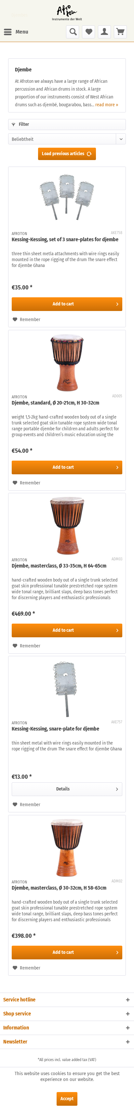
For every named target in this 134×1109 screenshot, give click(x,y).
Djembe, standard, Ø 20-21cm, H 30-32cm (55, 403)
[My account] (104, 31)
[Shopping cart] (120, 31)
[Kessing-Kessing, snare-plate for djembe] (67, 688)
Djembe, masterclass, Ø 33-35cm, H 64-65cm (59, 566)
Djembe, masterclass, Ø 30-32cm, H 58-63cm (59, 888)
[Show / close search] (72, 31)
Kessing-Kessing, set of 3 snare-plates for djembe (65, 239)
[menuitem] (16, 31)
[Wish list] (88, 31)
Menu (22, 31)
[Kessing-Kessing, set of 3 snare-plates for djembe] (67, 199)
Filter (23, 124)
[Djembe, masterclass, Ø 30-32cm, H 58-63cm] (67, 848)
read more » (106, 105)
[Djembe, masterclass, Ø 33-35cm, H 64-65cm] (67, 525)
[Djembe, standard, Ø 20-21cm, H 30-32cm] (67, 362)
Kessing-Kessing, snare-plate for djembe (55, 729)
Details (63, 789)
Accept (67, 1099)
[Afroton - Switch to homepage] (67, 12)
